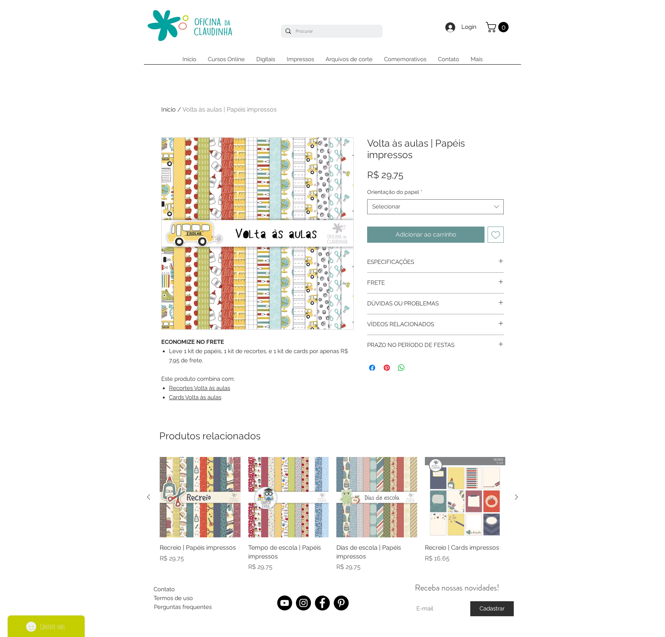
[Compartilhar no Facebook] (372, 367)
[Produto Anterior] (148, 497)
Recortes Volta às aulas (199, 388)
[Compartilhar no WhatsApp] (401, 367)
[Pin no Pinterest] (386, 367)
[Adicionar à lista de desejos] (496, 235)
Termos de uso (173, 598)
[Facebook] (322, 602)
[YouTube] (284, 602)
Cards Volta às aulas (195, 397)
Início (168, 109)
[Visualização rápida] (200, 497)
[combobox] (435, 206)
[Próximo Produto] (516, 497)
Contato (164, 589)
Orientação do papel (395, 192)
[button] (498, 27)
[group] (332, 514)
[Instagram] (303, 602)
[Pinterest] (341, 602)
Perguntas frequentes (183, 607)
